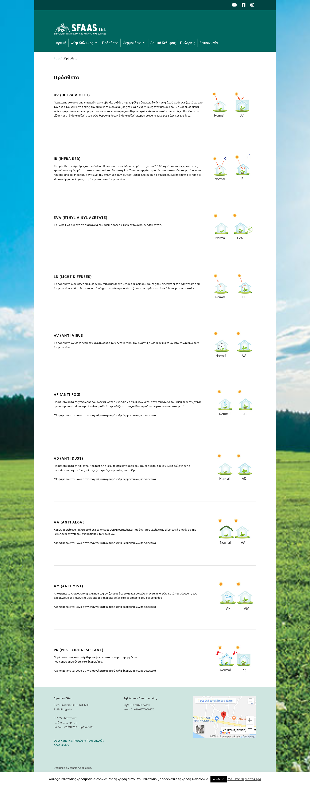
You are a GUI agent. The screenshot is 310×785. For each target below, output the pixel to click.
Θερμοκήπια (132, 43)
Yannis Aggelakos (80, 767)
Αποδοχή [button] (218, 779)
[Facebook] (244, 5)
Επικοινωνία (208, 43)
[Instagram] (252, 5)
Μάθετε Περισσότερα (244, 779)
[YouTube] (235, 5)
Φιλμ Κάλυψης (82, 43)
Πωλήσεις (187, 43)
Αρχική (61, 43)
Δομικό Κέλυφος (163, 43)
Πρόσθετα (110, 43)
